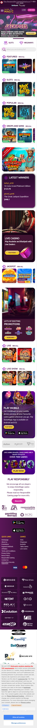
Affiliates (4, 548)
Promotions (5, 544)
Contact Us (5, 560)
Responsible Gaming (8, 557)
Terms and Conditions (8, 551)
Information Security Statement (8, 563)
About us (4, 542)
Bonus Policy (6, 555)
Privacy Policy (6, 553)
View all (21, 57)
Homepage (5, 540)
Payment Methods (7, 546)
